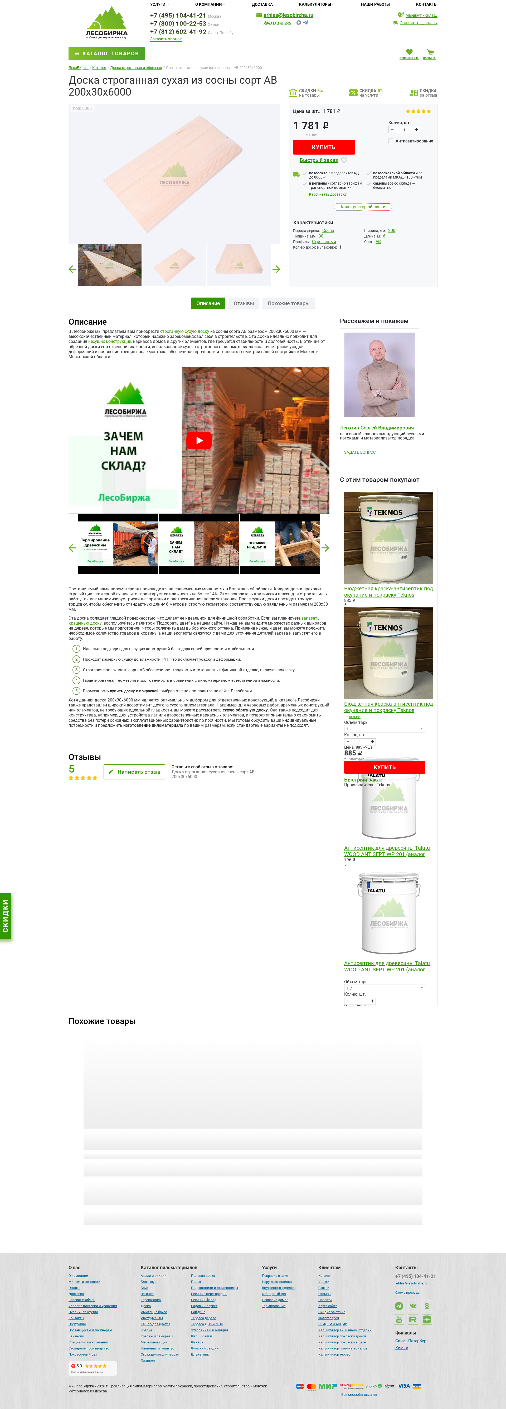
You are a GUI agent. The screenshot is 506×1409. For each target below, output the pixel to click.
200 (391, 230)
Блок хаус (148, 1281)
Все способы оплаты (359, 1394)
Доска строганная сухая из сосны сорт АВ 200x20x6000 (118, 1136)
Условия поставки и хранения (93, 1306)
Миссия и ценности (84, 1281)
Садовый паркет (204, 1306)
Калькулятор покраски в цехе (342, 1342)
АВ (378, 241)
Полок (196, 1281)
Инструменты (152, 1318)
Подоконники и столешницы (214, 1287)
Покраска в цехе (275, 1275)
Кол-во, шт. (399, 123)
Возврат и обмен (82, 1300)
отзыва (355, 717)
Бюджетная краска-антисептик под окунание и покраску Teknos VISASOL (388, 592)
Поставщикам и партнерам (90, 1330)
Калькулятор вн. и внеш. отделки (345, 1330)
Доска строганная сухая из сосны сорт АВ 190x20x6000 (205, 1136)
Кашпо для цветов (155, 1324)
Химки (401, 1348)
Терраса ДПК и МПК (207, 1324)
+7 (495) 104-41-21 (178, 15)
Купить (324, 147)
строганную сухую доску (184, 331)
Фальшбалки (201, 1336)
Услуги (158, 4)
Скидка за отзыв (331, 1312)
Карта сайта (327, 1306)
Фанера (197, 1342)
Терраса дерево (203, 1318)
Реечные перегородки (209, 1294)
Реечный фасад (203, 1300)
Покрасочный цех (83, 1354)
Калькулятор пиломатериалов (342, 1348)
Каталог (324, 1275)
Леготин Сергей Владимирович (377, 428)
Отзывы (324, 1294)
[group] (174, 174)
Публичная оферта (83, 1312)
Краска (146, 1330)
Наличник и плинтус (157, 1348)
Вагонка (147, 1294)
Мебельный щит (154, 1342)
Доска (146, 1306)
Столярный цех (274, 1294)
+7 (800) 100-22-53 (178, 23)
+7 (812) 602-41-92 (178, 32)
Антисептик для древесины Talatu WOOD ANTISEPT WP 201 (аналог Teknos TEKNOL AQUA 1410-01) (387, 851)
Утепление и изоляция (209, 1330)
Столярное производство (89, 1348)
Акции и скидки (154, 1275)
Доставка (262, 4)
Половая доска (203, 1275)
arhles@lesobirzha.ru (288, 15)
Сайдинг (198, 1312)
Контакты (426, 4)
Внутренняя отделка (278, 1287)
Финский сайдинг (205, 1348)
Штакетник (200, 1354)
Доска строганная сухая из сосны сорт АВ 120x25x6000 (379, 1136)
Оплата (74, 1287)
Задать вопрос (277, 23)
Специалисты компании (88, 1342)
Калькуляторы (315, 4)
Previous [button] (72, 267)
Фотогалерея (328, 1318)
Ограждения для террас (160, 1354)
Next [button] (276, 267)
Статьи (323, 1287)
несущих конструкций (109, 341)
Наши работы (375, 4)
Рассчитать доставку (328, 194)
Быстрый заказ (319, 160)
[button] (72, 548)
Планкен (148, 1360)
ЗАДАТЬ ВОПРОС (360, 452)
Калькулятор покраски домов (342, 1336)
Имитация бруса (154, 1312)
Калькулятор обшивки (363, 206)
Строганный (324, 241)
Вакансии (76, 1336)
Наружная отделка (277, 1281)
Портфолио (77, 1324)
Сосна (328, 230)
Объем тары (356, 722)
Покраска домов (275, 1300)
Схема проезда (407, 1292)
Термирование (274, 1306)
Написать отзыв (139, 772)
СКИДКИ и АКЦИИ (332, 1324)
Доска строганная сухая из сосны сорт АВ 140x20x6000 (292, 1136)
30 (321, 236)
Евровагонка (151, 1300)
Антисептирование (414, 141)
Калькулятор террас (334, 1354)
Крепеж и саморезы (157, 1336)
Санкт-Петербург (411, 1341)
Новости (325, 1300)
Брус (144, 1287)
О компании (208, 4)
